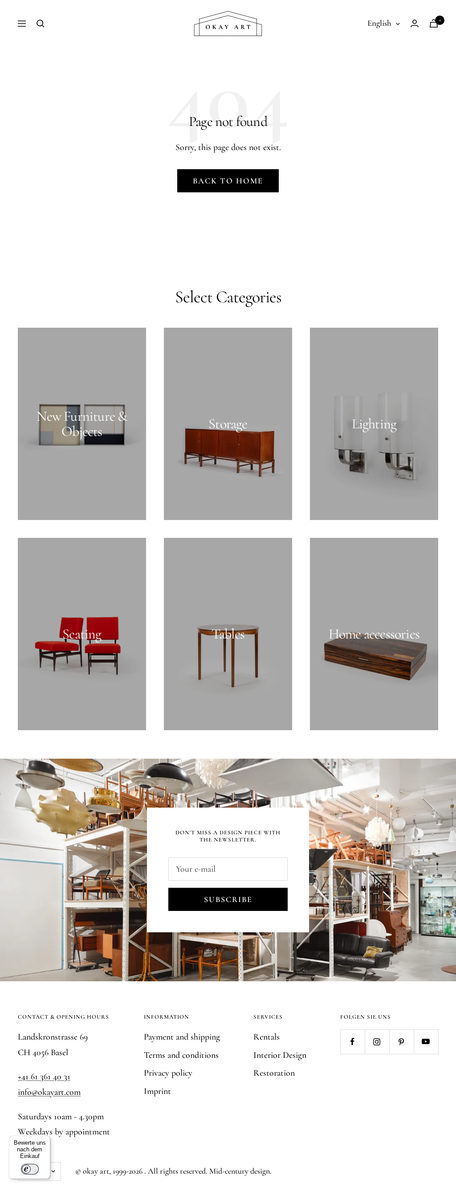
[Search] (41, 24)
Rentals (266, 1037)
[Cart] (433, 23)
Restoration (274, 1073)
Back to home (228, 181)
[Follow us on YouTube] (426, 1041)
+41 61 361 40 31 (44, 1076)
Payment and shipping (182, 1037)
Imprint (157, 1091)
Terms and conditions (181, 1055)
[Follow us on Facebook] (352, 1041)
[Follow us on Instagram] (377, 1041)
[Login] (415, 23)
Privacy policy (168, 1073)
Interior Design (279, 1055)
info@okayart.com (49, 1092)
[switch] (30, 1169)
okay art (96, 1171)
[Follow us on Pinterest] (401, 1041)
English (379, 23)
